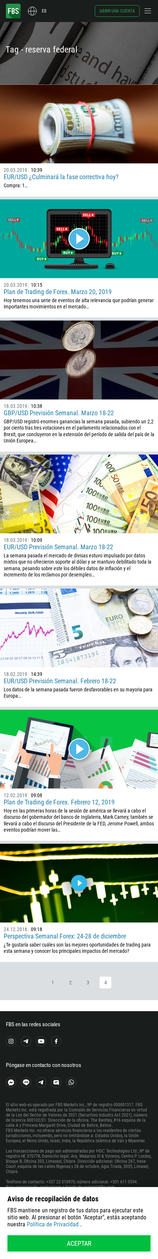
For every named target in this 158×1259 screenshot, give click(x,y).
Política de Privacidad (53, 1224)
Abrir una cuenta (117, 11)
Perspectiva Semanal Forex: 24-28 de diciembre (65, 936)
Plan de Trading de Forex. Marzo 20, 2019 (58, 292)
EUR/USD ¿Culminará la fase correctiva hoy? (61, 177)
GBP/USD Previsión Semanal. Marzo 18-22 (59, 413)
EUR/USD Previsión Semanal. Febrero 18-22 (60, 681)
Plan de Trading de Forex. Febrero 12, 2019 (59, 802)
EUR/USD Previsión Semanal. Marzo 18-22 (58, 547)
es (44, 11)
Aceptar (79, 1243)
